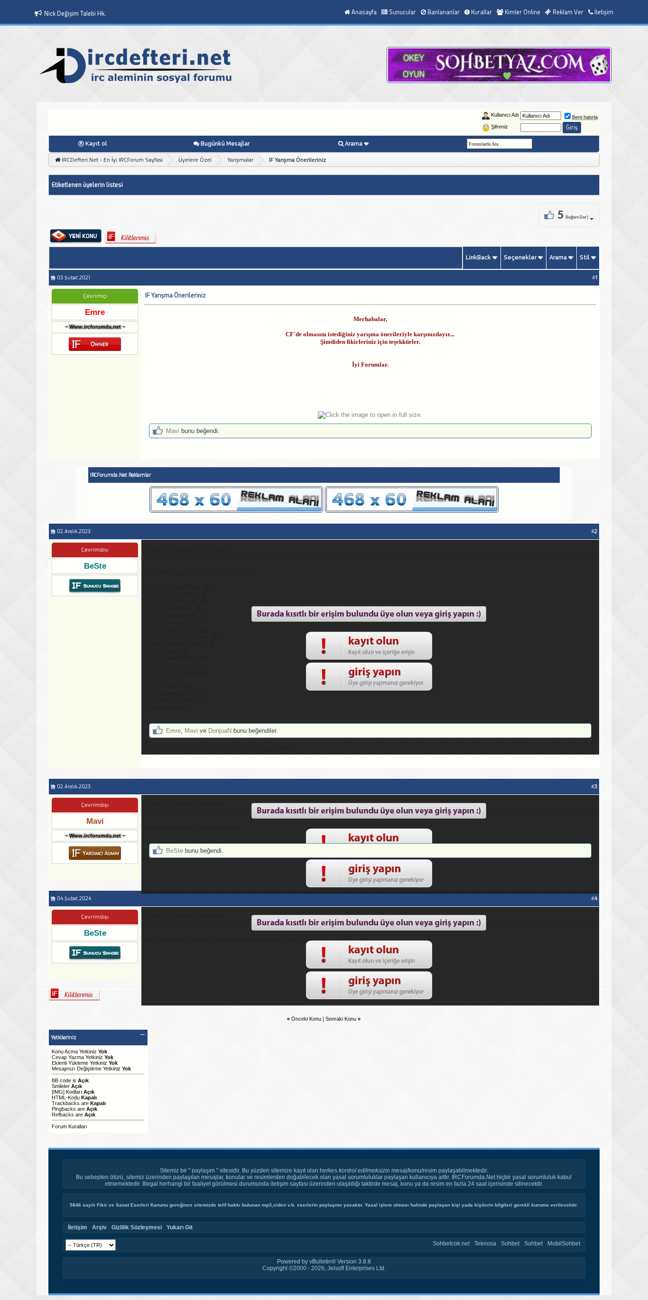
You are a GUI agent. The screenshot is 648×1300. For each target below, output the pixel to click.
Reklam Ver (568, 12)
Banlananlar (443, 12)
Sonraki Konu (340, 1019)
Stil (585, 257)
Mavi (172, 430)
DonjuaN (219, 730)
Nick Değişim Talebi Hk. (75, 13)
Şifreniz (499, 126)
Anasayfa (364, 12)
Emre (173, 730)
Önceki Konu (306, 1019)
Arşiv (99, 1227)
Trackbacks (66, 1103)
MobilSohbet (563, 1243)
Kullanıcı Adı (505, 115)
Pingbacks (64, 1109)
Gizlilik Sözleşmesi (136, 1227)
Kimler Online (522, 12)
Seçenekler (520, 257)
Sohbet (510, 1243)
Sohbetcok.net (451, 1243)
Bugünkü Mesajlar (225, 143)
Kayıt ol (96, 143)
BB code (61, 1080)
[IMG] (58, 1092)
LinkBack (478, 257)
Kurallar (481, 12)
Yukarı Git (180, 1227)
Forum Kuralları (69, 1126)
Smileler (61, 1086)
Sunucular (402, 12)
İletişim (603, 12)
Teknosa (485, 1243)
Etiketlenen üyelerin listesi (87, 185)
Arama (353, 143)
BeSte (174, 850)
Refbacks (63, 1114)
